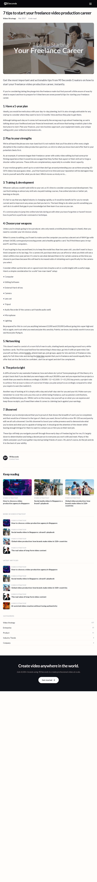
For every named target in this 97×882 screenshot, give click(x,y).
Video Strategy (9, 18)
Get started (47, 680)
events (28, 353)
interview (40, 356)
